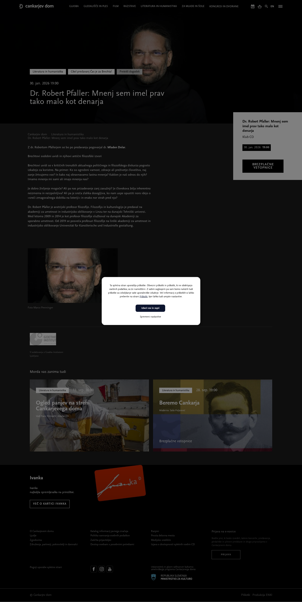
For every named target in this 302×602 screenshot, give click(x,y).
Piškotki (144, 296)
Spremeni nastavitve (150, 316)
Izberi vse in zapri (150, 308)
